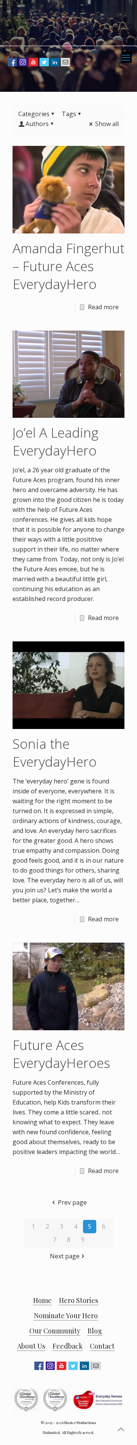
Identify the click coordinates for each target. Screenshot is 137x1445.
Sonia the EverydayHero (55, 752)
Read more (103, 307)
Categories (33, 114)
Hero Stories (78, 1300)
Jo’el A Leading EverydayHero (56, 441)
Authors (37, 124)
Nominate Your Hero (66, 1315)
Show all (107, 124)
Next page (65, 1256)
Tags (69, 114)
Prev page (72, 1202)
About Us (31, 1346)
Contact (102, 1346)
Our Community (54, 1330)
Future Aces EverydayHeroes (61, 1054)
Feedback (68, 1346)
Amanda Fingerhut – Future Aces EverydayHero (68, 266)
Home (42, 1300)
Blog (95, 1330)
